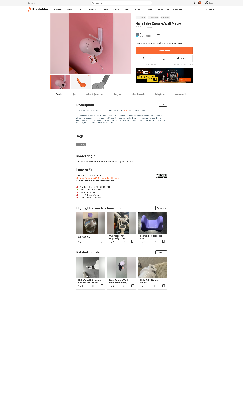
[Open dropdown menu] (190, 23)
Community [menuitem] (91, 9)
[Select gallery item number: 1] (89, 231)
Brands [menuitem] (116, 9)
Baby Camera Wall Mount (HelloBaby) (118, 281)
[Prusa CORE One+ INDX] (164, 75)
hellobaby (81, 144)
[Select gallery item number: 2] (91, 231)
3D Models (141, 17)
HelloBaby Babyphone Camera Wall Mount (89, 281)
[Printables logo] (38, 9)
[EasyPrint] (194, 3)
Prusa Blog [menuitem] (178, 9)
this (125, 110)
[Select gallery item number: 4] (93, 276)
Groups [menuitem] (137, 9)
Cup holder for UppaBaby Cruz (117, 237)
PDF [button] (164, 105)
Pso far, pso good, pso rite (151, 237)
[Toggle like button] (79, 241)
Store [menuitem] (69, 9)
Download (165, 50)
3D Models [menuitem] (57, 9)
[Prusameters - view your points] (199, 2)
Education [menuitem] (149, 9)
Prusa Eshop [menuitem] (163, 9)
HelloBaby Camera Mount (149, 281)
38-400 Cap (84, 237)
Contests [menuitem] (104, 9)
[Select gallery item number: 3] (123, 231)
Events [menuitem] (126, 9)
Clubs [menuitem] (78, 9)
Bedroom (166, 17)
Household (154, 17)
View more (161, 208)
